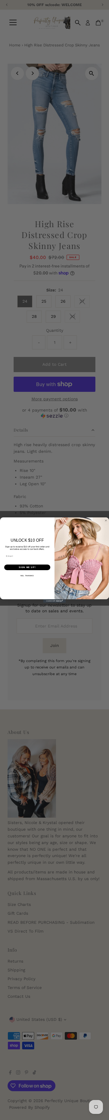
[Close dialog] (105, 520)
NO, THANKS (27, 576)
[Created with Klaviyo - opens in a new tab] (54, 601)
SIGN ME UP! (27, 567)
